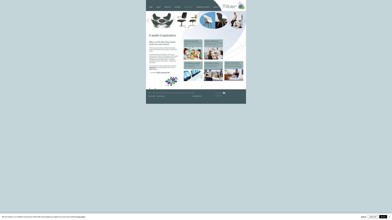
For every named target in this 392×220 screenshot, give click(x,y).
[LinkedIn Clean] (224, 93)
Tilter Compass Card (162, 72)
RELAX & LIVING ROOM (232, 63)
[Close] (389, 216)
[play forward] (244, 20)
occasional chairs (212, 66)
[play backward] (147, 20)
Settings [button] (363, 217)
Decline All (373, 217)
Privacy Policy (80, 217)
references (152, 67)
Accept (383, 217)
